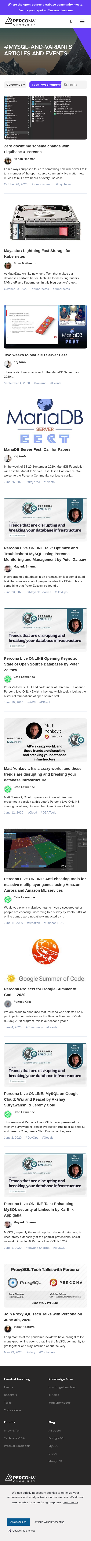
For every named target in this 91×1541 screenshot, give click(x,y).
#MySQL (59, 1247)
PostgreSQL (56, 1438)
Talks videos (12, 1410)
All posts (54, 1431)
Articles (53, 1395)
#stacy (31, 1352)
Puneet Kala (22, 1001)
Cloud (52, 1454)
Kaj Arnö (20, 362)
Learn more (70, 1502)
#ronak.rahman (42, 184)
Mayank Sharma (25, 566)
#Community (34, 1027)
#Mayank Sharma (39, 592)
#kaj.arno (40, 383)
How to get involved (62, 1387)
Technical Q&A (14, 1438)
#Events (55, 383)
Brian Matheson (25, 263)
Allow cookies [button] (18, 1522)
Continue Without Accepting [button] (48, 1522)
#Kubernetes (40, 289)
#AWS (32, 702)
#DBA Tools (48, 812)
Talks (7, 1403)
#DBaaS (44, 702)
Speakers (10, 1395)
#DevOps (61, 592)
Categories (15, 85)
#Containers (47, 1352)
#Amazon (33, 923)
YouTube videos (59, 1403)
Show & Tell (12, 1431)
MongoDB (55, 1461)
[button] (82, 21)
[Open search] (71, 21)
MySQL (53, 1446)
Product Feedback (17, 1446)
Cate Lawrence (24, 676)
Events (8, 1387)
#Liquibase (63, 184)
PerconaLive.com (60, 10)
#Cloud (32, 812)
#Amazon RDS (53, 923)
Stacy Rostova (24, 1326)
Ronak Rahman (25, 158)
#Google (48, 1137)
